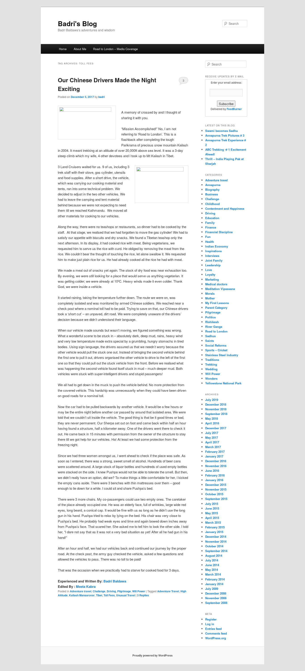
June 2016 (212, 470)
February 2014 (215, 579)
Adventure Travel (168, 591)
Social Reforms (215, 345)
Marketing (212, 279)
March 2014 (213, 574)
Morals (210, 293)
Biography (212, 189)
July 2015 (211, 504)
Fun (208, 237)
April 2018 (212, 423)
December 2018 (215, 404)
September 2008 (216, 603)
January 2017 (214, 456)
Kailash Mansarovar (82, 595)
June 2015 (212, 508)
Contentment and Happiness (224, 208)
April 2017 (212, 442)
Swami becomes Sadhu (221, 131)
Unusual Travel (125, 595)
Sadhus (210, 336)
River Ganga (213, 326)
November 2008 (215, 598)
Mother (210, 298)
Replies (143, 595)
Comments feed (216, 633)
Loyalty (210, 274)
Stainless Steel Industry (221, 355)
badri (101, 97)
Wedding (211, 369)
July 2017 (211, 433)
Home (63, 49)
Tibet (99, 595)
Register (211, 619)
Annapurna (212, 185)
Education (212, 218)
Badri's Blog (77, 23)
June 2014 (212, 565)
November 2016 (215, 466)
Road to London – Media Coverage (115, 49)
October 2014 (214, 546)
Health (209, 241)
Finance (210, 227)
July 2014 (211, 560)
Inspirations (213, 251)
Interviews (212, 256)
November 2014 (215, 541)
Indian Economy (216, 246)
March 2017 (213, 447)
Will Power (138, 591)
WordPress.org (215, 638)
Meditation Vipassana (220, 289)
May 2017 (211, 437)
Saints (209, 341)
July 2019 (211, 400)
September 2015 (216, 499)
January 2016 (214, 480)
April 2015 (212, 518)
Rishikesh (212, 322)
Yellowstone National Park (223, 383)
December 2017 (215, 428)
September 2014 (216, 551)
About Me (80, 49)
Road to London (216, 331)
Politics (210, 317)
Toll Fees (109, 595)
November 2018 (215, 409)
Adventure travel (80, 591)
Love (208, 270)
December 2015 (215, 485)
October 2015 (214, 494)
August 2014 (213, 555)
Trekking (211, 364)
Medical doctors (216, 284)
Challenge (99, 591)
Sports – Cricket (216, 350)
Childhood (212, 204)
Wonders (211, 378)
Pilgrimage (124, 591)
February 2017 (215, 451)
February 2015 (215, 527)
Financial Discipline (219, 232)
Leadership (213, 265)
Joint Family (213, 260)
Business (211, 194)
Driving (111, 591)
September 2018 (216, 414)
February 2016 (215, 475)
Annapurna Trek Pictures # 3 (224, 135)
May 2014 (211, 569)
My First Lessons (217, 303)
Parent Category (216, 307)
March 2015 (213, 522)
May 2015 (211, 513)
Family (210, 222)
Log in (209, 624)
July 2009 (211, 588)
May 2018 (211, 418)
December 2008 (215, 593)
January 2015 (214, 532)
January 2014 (214, 584)
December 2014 (215, 536)
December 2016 (215, 461)
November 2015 (215, 489)
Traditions (212, 360)
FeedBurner (234, 109)
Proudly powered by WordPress (152, 655)
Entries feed (213, 629)
